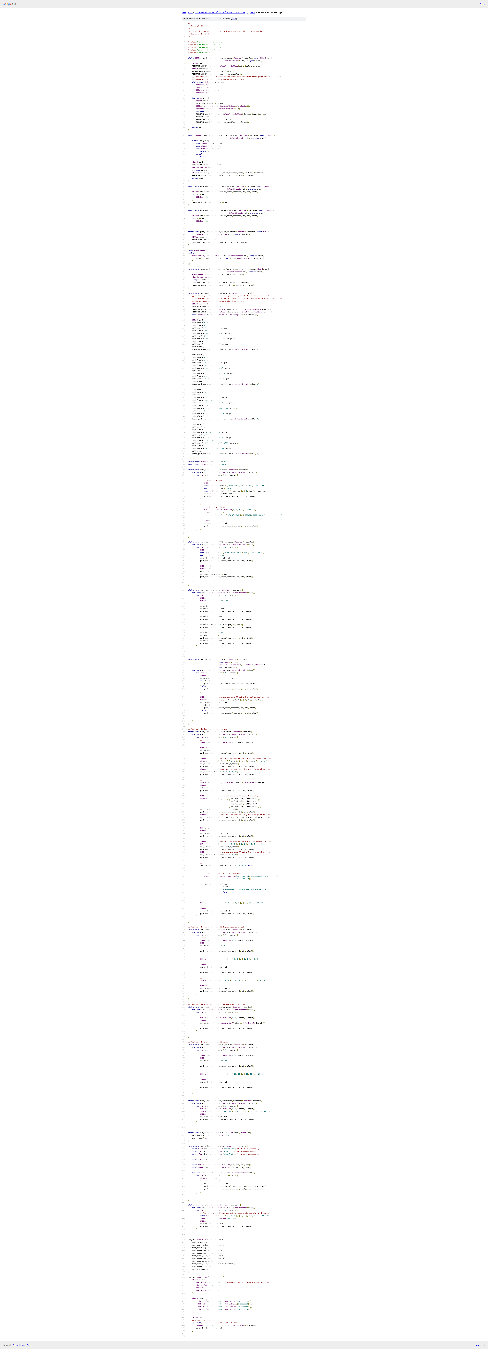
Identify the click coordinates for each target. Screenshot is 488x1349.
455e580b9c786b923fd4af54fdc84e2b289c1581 (220, 12)
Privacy (22, 1345)
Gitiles (15, 1345)
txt (477, 1345)
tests (252, 12)
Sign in (482, 4)
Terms (29, 1345)
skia (184, 12)
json (483, 1345)
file (234, 19)
